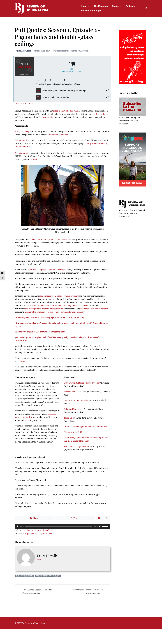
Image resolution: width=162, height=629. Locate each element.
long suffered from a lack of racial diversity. (59, 296)
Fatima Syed (101, 114)
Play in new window (32, 530)
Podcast (73, 51)
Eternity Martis (22, 153)
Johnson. (22, 361)
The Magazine (101, 6)
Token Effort (69, 418)
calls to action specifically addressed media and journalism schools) (57, 305)
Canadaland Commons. (58, 134)
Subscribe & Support (91, 10)
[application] (62, 526)
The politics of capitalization (77, 446)
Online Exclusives (61, 51)
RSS (50, 533)
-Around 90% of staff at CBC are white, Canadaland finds (40, 331)
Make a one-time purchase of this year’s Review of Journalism (132, 213)
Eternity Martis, (46, 117)
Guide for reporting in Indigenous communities (85, 426)
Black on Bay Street (73, 391)
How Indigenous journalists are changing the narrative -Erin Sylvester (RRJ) (50, 317)
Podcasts (130, 6)
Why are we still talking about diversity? (82, 383)
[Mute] (100, 526)
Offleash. (34, 159)
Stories (115, 6)
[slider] (105, 526)
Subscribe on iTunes (24, 103)
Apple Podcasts (31, 533)
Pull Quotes (83, 51)
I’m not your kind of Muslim (77, 400)
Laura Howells (24, 51)
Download (47, 530)
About (84, 6)
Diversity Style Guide (73, 432)
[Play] (17, 526)
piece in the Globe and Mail (65, 110)
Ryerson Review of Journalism (48, 576)
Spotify (43, 533)
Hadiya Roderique (23, 131)
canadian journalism (24, 576)
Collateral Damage (72, 409)
